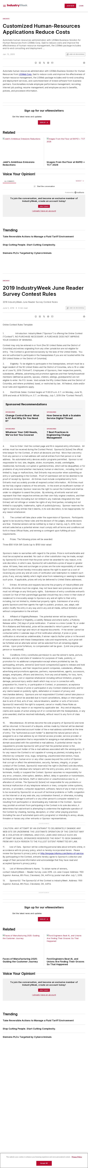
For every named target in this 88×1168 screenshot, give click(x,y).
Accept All (44, 1163)
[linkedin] (40, 63)
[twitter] (44, 63)
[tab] (9, 181)
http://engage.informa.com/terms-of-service (62, 853)
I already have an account (44, 211)
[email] (52, 63)
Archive (6, 19)
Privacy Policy (77, 1157)
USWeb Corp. (25, 74)
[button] (4, 6)
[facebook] (36, 63)
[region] (44, 187)
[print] (84, 63)
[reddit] (48, 63)
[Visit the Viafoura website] (79, 192)
